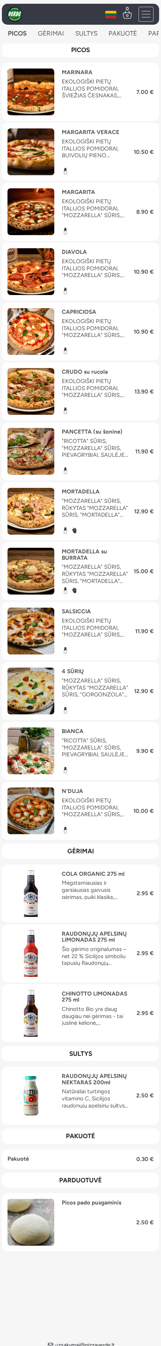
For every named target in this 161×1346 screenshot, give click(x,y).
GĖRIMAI (51, 33)
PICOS (17, 33)
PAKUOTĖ (123, 33)
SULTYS (86, 33)
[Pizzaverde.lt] (14, 14)
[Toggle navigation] (146, 14)
